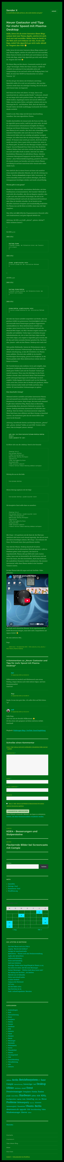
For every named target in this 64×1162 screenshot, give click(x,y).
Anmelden (11, 884)
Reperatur (32, 1102)
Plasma (11, 648)
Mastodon (9, 1125)
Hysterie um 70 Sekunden (16, 975)
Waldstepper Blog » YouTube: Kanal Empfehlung (29, 730)
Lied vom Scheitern (14, 963)
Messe (10, 1038)
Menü (54, 11)
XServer (24, 1112)
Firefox (10, 1022)
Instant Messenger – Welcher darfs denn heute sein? (25, 970)
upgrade (23, 1109)
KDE (30, 646)
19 (45, 919)
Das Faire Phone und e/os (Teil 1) (19, 946)
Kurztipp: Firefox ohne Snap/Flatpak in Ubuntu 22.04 (26, 965)
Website (9, 795)
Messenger (11, 1041)
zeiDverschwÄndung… (15, 958)
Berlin (15, 1080)
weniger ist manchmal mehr (17, 951)
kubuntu (34, 646)
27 (9, 926)
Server (10, 1048)
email (24, 1088)
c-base (42, 1080)
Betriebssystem (28, 1079)
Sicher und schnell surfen (16, 977)
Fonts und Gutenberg (15, 961)
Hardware (11, 1026)
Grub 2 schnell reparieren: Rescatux (20, 991)
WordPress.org (13, 891)
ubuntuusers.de (12, 1109)
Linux (38, 646)
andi (12, 710)
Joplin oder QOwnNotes (16, 956)
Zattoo (29, 1112)
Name (8, 778)
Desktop (41, 1083)
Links (24, 1099)
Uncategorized (13, 1055)
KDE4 (43, 1095)
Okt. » (40, 929)
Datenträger (28, 1084)
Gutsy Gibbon (14, 1096)
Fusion (41, 1092)
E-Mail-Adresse (12, 787)
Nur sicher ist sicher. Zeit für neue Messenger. (23, 968)
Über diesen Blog (12, 1143)
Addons (8, 1080)
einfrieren (18, 1088)
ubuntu (43, 646)
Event (10, 1017)
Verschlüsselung (13, 1059)
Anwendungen (13, 1010)
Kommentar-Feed (14, 888)
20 (9, 922)
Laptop (19, 1099)
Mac (39, 1099)
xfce (9, 1064)
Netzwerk (11, 1043)
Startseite (9, 1135)
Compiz (9, 1084)
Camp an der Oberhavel (15, 982)
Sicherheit (38, 1102)
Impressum (10, 1139)
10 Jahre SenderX (13, 979)
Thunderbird (12, 1050)
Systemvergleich (11, 1106)
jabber (34, 1096)
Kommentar (11, 753)
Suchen (8, 863)
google (8, 1096)
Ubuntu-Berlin (33, 1106)
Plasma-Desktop (18, 648)
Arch (9, 1012)
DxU (12, 673)
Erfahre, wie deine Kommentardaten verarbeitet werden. (25, 816)
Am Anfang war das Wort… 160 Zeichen (21, 972)
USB (9, 1057)
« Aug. (15, 929)
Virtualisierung (13, 1062)
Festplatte (11, 1019)
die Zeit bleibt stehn (14, 986)
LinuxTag (30, 1099)
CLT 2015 (11, 984)
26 (45, 922)
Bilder (8, 1147)
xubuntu (11, 1066)
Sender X (11, 10)
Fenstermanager (14, 1091)
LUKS (36, 1099)
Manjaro (11, 1036)
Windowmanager (13, 1112)
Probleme (11, 1102)
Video (44, 1109)
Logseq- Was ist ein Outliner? (18, 949)
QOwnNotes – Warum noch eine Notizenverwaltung (25, 953)
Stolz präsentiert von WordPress (21, 1157)
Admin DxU (12, 646)
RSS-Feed (9, 1151)
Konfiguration (11, 1099)
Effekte (10, 1088)
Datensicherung (13, 1015)
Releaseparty (12, 1045)
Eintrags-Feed (13, 886)
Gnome (10, 1024)
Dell (34, 1084)
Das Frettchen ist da (14, 989)
